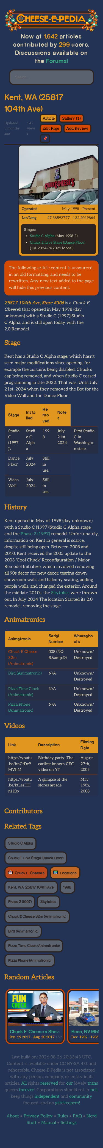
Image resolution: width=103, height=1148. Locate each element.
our (69, 1083)
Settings (69, 1122)
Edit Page (51, 128)
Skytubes (60, 593)
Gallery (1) (71, 118)
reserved (49, 1083)
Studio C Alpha (42, 236)
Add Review (77, 128)
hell (94, 1090)
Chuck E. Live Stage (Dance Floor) (57, 242)
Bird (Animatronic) (25, 673)
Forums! (57, 60)
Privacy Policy (38, 1116)
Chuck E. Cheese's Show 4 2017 (43, 1031)
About (13, 1116)
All (24, 1083)
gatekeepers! (67, 1103)
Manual (48, 1122)
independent (47, 1096)
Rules (62, 1116)
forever (26, 1090)
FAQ (77, 1116)
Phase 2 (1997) (35, 534)
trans (93, 1083)
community (80, 1096)
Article (49, 118)
